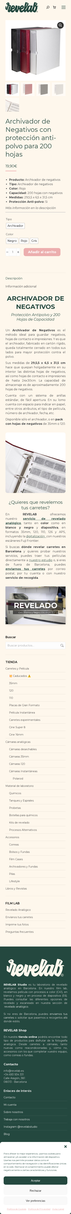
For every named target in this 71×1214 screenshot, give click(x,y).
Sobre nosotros (13, 1112)
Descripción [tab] (13, 278)
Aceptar (35, 1180)
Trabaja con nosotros (17, 1119)
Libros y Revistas (16, 888)
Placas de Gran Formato (24, 705)
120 (11, 690)
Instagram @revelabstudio (20, 1126)
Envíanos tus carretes (19, 917)
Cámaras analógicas (17, 742)
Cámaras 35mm (19, 756)
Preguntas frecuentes (19, 932)
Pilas (12, 874)
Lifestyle (14, 881)
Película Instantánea (22, 712)
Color (9, 234)
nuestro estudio (40, 560)
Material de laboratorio (19, 786)
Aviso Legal (58, 1209)
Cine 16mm (16, 734)
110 (11, 698)
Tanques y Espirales (21, 800)
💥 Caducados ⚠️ (20, 676)
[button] (65, 1146)
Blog (7, 1134)
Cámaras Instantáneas (23, 771)
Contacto (9, 1097)
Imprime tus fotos (17, 924)
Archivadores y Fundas (23, 866)
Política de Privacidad (39, 1209)
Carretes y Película (17, 668)
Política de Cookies (16, 1209)
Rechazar (35, 1190)
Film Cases (16, 859)
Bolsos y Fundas (19, 852)
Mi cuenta (10, 1104)
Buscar (62, 645)
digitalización (36, 536)
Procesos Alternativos (23, 830)
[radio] (15, 226)
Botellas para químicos (23, 815)
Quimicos (15, 793)
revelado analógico (16, 1006)
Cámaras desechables (23, 749)
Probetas (15, 808)
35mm (13, 683)
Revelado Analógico (18, 910)
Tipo (9, 219)
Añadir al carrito (42, 252)
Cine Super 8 (17, 727)
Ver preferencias (35, 1200)
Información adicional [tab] (21, 286)
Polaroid (18, 778)
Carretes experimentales (24, 720)
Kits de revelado (19, 822)
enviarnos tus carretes (25, 569)
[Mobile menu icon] (63, 7)
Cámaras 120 (17, 764)
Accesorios (12, 837)
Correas (14, 844)
